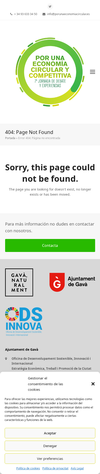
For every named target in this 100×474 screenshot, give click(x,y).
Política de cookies (28, 468)
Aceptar (50, 433)
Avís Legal (77, 468)
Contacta (50, 245)
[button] (93, 384)
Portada (10, 138)
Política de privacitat (55, 468)
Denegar (50, 445)
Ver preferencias (50, 458)
